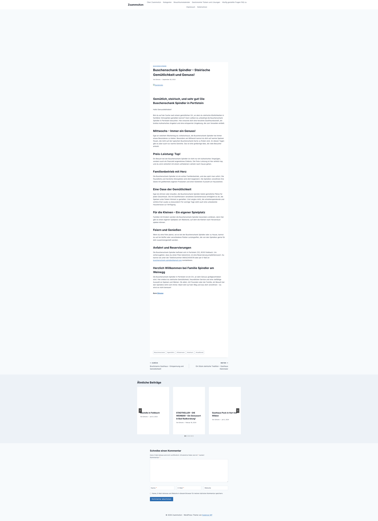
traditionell (199, 352)
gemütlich (170, 352)
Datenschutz (202, 7)
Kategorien (167, 2)
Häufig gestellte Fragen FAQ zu (234, 2)
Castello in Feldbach (150, 413)
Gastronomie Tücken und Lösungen (206, 2)
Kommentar (155, 457)
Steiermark (181, 352)
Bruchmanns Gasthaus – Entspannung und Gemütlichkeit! (167, 366)
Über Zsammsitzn (154, 2)
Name (154, 488)
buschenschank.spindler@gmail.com (167, 260)
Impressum (190, 7)
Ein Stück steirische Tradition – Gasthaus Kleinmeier (212, 366)
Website (208, 488)
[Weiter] (237, 410)
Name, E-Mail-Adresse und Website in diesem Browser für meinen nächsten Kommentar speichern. (187, 493)
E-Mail (181, 488)
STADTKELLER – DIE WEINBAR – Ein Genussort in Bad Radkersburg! (188, 416)
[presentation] (153, 397)
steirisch (190, 352)
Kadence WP (207, 515)
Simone (158, 79)
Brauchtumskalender (182, 2)
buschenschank (159, 352)
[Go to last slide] (140, 410)
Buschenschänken (159, 66)
